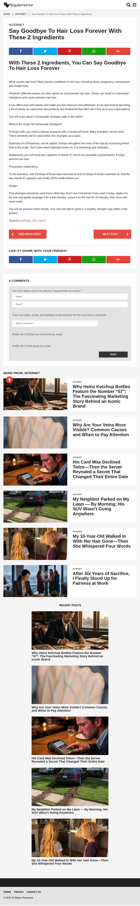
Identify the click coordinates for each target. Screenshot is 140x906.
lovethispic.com (27, 220)
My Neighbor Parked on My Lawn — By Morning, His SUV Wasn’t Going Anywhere (101, 506)
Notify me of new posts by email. (31, 346)
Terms (7, 892)
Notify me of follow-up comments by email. (37, 334)
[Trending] (9, 379)
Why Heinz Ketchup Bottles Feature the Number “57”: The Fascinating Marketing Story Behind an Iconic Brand (101, 396)
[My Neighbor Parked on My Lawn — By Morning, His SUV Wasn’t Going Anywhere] (35, 507)
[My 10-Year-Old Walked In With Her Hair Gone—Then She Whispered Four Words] (35, 544)
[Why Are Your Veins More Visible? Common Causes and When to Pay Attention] (35, 432)
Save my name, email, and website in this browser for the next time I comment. (59, 315)
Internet (16, 25)
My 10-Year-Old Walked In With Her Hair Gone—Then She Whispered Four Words (102, 541)
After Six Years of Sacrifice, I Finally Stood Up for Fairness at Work (101, 578)
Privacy (19, 892)
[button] (128, 4)
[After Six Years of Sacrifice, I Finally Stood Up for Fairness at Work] (35, 581)
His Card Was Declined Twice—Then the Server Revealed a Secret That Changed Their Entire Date (100, 469)
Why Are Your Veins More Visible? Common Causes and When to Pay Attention (101, 429)
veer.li (42, 220)
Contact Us (34, 892)
